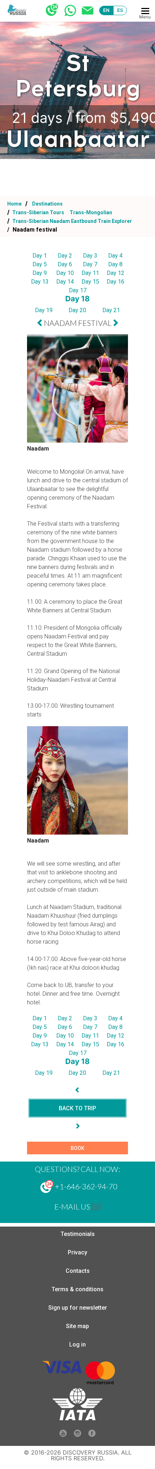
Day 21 (111, 310)
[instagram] (77, 1434)
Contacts (78, 1270)
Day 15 (90, 281)
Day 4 (115, 255)
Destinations (47, 204)
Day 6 (65, 264)
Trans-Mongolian (91, 212)
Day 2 (65, 255)
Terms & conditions (77, 1289)
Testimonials (78, 1234)
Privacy (77, 1252)
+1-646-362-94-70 (85, 1186)
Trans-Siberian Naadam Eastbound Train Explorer (71, 221)
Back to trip (77, 1108)
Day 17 (78, 290)
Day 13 (40, 281)
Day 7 (90, 264)
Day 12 (115, 273)
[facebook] (92, 1434)
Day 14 (65, 281)
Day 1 (39, 255)
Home (14, 204)
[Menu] (145, 11)
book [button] (77, 1148)
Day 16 (115, 281)
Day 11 (90, 273)
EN (106, 10)
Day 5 (39, 264)
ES (120, 10)
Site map (77, 1326)
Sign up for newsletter (77, 1307)
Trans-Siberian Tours (38, 212)
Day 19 (44, 310)
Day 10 (65, 273)
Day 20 (77, 310)
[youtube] (63, 1434)
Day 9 (39, 273)
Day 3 (90, 255)
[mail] (96, 1206)
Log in (77, 1344)
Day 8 (115, 264)
